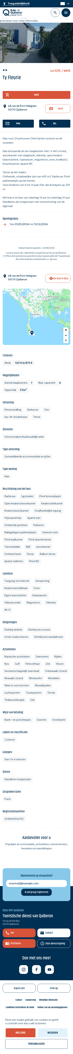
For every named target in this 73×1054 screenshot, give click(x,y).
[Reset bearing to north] (66, 340)
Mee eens (21, 1033)
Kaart (60, 108)
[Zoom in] (66, 330)
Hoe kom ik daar (60, 278)
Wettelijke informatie (48, 1000)
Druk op (54, 988)
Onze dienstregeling (55, 943)
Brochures (16, 943)
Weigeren (52, 1033)
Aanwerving (30, 1000)
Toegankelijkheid (16, 3)
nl (62, 3)
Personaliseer (36, 1044)
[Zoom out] (66, 335)
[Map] (36, 317)
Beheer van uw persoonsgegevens (52, 1007)
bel (54, 123)
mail (18, 123)
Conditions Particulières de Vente (20, 1007)
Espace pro (19, 988)
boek (36, 95)
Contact (49, 933)
